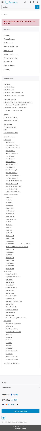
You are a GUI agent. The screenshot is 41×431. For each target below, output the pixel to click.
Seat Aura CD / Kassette (13, 331)
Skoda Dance (10, 293)
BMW (5, 130)
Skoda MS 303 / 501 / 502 (14, 301)
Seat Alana (9, 326)
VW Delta (9, 200)
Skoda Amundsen (11, 274)
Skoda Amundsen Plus (13, 277)
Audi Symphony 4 (11, 178)
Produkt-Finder (9, 65)
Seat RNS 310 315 (11, 351)
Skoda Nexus (10, 304)
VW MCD (8, 222)
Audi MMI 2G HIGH (12, 183)
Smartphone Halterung (11, 120)
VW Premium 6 (10, 214)
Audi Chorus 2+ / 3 (12, 153)
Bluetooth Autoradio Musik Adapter (15, 108)
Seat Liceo (9, 340)
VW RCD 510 (10, 252)
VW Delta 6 (9, 203)
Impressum (8, 62)
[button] (30, 2)
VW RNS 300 (10, 257)
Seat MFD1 (9, 345)
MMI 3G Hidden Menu (13, 192)
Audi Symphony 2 (11, 172)
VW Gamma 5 (10, 208)
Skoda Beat (9, 279)
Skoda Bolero (10, 285)
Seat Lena (9, 337)
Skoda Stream (10, 312)
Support (7, 35)
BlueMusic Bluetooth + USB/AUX (14, 95)
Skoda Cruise (10, 290)
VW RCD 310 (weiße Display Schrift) (17, 246)
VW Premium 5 (10, 211)
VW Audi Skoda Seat (10, 127)
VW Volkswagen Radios (11, 194)
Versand (25, 422)
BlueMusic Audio (9, 90)
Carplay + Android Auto (11, 363)
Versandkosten (9, 39)
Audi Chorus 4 (10, 156)
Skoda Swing (10, 315)
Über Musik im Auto (11, 47)
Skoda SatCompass (12, 310)
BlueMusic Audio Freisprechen (13, 92)
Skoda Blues (10, 282)
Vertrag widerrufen (20, 411)
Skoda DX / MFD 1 (11, 296)
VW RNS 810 (10, 268)
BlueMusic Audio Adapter (14, 110)
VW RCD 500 (10, 249)
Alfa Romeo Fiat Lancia (11, 133)
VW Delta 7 (9, 205)
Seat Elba (9, 334)
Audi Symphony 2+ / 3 (13, 175)
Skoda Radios (8, 271)
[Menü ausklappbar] (2, 1)
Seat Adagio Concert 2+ (13, 323)
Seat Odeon (9, 348)
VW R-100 (9, 230)
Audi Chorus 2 (10, 150)
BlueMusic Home (9, 87)
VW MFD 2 (9, 227)
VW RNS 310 (10, 260)
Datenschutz (8, 50)
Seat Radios (7, 321)
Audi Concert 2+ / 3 (12, 164)
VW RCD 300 (10, 241)
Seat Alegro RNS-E (11, 329)
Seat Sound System (12, 359)
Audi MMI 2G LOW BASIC (14, 181)
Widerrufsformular (10, 58)
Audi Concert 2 (10, 161)
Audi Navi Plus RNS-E (12, 145)
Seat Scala (9, 353)
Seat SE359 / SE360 (12, 356)
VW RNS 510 (10, 266)
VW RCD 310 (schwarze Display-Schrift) (18, 244)
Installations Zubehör (10, 117)
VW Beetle (9, 197)
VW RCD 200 (10, 235)
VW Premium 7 (10, 216)
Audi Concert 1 (10, 159)
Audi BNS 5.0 (10, 142)
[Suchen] (37, 7)
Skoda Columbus (11, 288)
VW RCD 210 (10, 238)
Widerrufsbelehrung (11, 54)
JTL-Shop (23, 428)
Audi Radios (7, 140)
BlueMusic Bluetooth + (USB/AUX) (16, 105)
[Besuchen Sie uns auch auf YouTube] (3, 417)
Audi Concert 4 (10, 167)
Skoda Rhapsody (11, 307)
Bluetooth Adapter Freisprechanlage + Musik (18, 102)
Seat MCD (9, 342)
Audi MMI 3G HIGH (12, 189)
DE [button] (25, 2)
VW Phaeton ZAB (11, 219)
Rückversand (8, 43)
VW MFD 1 (9, 225)
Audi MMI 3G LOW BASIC (14, 186)
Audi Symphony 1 (11, 170)
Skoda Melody (10, 299)
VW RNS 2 (9, 255)
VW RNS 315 (10, 263)
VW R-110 (9, 233)
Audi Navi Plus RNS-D (13, 148)
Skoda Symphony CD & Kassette (16, 318)
